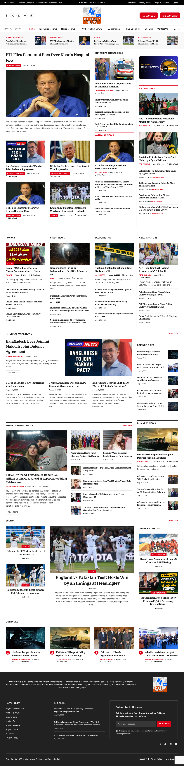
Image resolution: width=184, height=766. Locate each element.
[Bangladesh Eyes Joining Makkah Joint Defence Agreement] (40, 40)
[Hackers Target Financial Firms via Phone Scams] (173, 354)
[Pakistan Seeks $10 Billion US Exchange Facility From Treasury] (173, 505)
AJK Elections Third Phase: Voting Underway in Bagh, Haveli (154, 293)
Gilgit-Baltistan (149, 528)
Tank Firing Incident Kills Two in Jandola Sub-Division (114, 125)
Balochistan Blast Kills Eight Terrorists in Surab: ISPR (114, 315)
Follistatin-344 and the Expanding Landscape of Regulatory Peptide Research (74, 710)
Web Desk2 (158, 608)
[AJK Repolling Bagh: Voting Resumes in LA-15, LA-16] (158, 254)
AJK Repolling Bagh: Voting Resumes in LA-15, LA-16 (154, 269)
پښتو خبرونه (170, 15)
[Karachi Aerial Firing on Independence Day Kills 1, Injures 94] (70, 254)
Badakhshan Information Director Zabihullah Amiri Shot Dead (155, 196)
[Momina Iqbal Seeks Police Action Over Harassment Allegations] (76, 470)
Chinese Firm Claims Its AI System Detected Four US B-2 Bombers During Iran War (150, 405)
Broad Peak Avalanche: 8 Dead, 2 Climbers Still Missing (158, 317)
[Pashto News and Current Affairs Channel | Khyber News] (91, 15)
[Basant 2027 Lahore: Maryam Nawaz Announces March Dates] (25, 254)
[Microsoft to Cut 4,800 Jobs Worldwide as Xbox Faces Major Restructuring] (173, 380)
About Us (132, 3)
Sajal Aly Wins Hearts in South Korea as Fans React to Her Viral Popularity (117, 454)
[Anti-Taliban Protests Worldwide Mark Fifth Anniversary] (158, 104)
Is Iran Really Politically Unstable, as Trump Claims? (76, 735)
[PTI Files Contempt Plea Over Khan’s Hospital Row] (84, 40)
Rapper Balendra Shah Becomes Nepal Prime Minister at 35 (103, 495)
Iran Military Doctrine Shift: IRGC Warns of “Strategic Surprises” (110, 384)
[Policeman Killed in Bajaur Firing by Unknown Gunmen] (114, 69)
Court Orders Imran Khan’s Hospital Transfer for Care (111, 101)
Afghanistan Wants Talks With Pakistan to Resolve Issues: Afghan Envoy (158, 208)
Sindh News (57, 237)
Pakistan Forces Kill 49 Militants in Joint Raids (148, 42)
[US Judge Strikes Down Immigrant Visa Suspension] (70, 152)
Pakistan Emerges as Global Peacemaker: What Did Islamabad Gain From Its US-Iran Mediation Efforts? (77, 723)
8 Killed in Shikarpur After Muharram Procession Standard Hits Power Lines (68, 321)
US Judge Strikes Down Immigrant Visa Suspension (69, 167)
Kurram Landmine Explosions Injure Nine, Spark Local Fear (112, 113)
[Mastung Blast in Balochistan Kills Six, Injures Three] (114, 254)
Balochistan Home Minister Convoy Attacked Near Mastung (111, 303)
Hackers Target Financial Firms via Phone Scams (148, 353)
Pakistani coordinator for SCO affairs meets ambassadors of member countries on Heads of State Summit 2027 (114, 184)
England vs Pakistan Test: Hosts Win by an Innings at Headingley (105, 42)
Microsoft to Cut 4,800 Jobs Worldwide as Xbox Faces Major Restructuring (149, 379)
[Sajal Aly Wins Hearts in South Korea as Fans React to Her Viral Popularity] (117, 440)
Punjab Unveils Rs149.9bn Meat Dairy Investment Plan (23, 315)
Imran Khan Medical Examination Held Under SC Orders (112, 210)
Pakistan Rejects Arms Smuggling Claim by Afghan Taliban (157, 159)
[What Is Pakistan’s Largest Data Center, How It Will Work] (173, 367)
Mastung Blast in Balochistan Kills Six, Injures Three (113, 269)
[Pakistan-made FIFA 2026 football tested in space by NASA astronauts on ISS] (173, 393)
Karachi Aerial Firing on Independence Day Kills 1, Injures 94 (68, 271)
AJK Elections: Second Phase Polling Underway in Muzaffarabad (155, 305)
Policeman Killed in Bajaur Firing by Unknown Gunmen (113, 85)
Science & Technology (21, 659)
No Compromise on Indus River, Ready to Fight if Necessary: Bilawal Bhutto (158, 601)
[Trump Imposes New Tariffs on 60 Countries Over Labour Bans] (173, 492)
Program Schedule (161, 3)
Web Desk (25, 558)
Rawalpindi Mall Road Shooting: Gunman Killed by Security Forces (25, 291)
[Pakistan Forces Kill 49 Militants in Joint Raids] (172, 40)
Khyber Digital (53, 759)
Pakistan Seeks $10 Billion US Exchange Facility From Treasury (150, 503)
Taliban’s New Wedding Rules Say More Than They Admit (157, 184)
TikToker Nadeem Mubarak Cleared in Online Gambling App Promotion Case (104, 508)
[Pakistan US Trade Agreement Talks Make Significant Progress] (173, 479)
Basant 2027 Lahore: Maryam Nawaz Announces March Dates (23, 270)
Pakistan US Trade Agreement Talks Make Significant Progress (151, 478)
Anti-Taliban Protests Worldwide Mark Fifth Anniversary (157, 120)
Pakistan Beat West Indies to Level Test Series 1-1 (25, 553)
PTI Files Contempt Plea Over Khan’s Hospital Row (40, 3)
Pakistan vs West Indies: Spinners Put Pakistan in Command (25, 591)
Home (32, 29)
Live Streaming (133, 29)
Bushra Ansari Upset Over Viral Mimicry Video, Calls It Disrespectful (107, 482)
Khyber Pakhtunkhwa (92, 29)
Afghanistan (114, 29)
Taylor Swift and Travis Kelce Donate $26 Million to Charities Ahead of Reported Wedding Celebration (36, 478)
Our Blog (149, 29)
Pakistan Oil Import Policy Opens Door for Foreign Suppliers (155, 456)
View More (173, 334)
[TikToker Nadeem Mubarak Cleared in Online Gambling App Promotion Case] (76, 510)
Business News (146, 423)
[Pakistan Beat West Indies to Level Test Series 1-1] (25, 537)
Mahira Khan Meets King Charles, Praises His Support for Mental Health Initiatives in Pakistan (85, 454)
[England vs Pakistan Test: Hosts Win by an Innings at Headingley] (128, 40)
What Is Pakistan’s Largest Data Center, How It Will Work (150, 366)
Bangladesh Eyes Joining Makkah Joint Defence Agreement (16, 42)
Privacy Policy (144, 3)
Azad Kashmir (145, 275)
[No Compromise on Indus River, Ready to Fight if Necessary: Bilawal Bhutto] (158, 583)
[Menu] (179, 29)
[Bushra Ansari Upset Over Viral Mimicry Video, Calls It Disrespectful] (76, 484)
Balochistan (103, 237)
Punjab (10, 237)
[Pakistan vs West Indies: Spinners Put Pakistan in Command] (25, 575)
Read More (13, 373)
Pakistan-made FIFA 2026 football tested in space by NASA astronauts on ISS (149, 392)
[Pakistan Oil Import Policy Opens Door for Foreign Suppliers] (157, 439)
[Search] (174, 29)
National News (68, 29)
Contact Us (162, 29)
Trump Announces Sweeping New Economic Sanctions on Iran (67, 384)
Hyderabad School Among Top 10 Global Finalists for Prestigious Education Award (69, 309)
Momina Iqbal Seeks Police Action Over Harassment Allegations (107, 469)
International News (48, 29)
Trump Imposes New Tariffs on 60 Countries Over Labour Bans (150, 491)
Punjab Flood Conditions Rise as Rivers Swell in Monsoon (24, 303)
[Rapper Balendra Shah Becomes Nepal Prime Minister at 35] (76, 497)
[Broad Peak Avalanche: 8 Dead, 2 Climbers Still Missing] (158, 545)
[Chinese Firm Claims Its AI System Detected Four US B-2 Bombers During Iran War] (173, 406)
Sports (175, 3)
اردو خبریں (149, 15)
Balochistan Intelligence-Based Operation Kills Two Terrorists (114, 290)
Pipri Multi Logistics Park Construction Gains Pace (68, 297)
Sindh (52, 278)
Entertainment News (15, 486)
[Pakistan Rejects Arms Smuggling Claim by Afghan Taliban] (158, 143)
